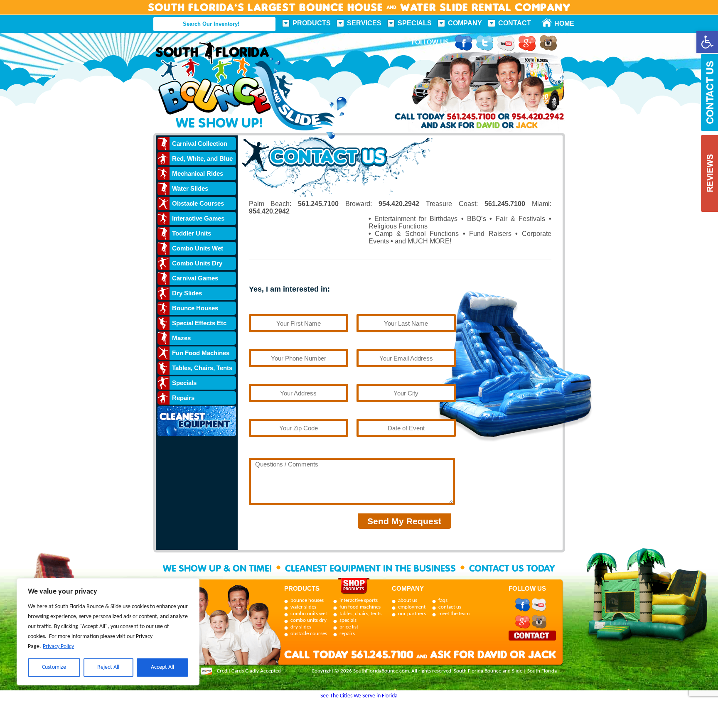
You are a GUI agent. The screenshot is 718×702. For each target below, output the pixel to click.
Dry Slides (187, 293)
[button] (707, 42)
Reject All (108, 667)
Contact (514, 23)
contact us (449, 607)
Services (364, 23)
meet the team (454, 613)
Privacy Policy (58, 646)
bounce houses (307, 600)
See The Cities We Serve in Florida (359, 696)
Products (312, 23)
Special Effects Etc (199, 322)
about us (407, 600)
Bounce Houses (195, 308)
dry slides (300, 627)
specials (348, 620)
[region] (108, 631)
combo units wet (308, 613)
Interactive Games (198, 218)
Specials (415, 23)
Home (559, 23)
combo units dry (308, 620)
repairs (347, 633)
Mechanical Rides (197, 173)
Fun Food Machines (200, 352)
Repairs (183, 397)
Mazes (181, 337)
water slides (303, 607)
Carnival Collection (199, 143)
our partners (412, 613)
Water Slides (190, 188)
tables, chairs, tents (360, 613)
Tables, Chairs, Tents (202, 367)
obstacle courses (308, 633)
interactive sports (358, 600)
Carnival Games (195, 278)
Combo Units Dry (197, 263)
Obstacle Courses (198, 203)
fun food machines (360, 607)
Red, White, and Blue (202, 158)
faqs (443, 600)
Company (465, 23)
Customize (54, 667)
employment (411, 607)
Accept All (162, 667)
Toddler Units (191, 233)
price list (348, 627)
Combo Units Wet (197, 248)
